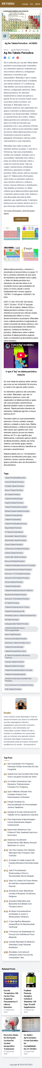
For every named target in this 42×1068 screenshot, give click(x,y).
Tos (31, 4)
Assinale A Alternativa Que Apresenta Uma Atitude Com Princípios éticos (20, 904)
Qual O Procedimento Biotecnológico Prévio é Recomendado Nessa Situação (21, 873)
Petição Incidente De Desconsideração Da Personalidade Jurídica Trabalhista (22, 804)
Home (6, 50)
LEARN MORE (21, 219)
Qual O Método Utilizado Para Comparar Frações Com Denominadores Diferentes (19, 794)
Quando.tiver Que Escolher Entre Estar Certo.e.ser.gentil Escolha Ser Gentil (22, 775)
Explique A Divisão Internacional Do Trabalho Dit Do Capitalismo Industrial (22, 813)
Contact (25, 4)
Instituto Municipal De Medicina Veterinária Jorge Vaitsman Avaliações (22, 944)
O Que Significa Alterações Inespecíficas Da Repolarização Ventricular (22, 924)
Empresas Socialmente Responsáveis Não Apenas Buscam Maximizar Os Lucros (22, 842)
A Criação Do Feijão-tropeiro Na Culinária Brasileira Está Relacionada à (23, 863)
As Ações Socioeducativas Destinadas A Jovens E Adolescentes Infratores (20, 914)
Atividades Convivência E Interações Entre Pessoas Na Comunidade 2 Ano (21, 955)
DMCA (37, 4)
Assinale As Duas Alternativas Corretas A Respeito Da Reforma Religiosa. (22, 893)
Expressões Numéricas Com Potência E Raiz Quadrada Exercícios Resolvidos (22, 832)
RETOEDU (8, 3)
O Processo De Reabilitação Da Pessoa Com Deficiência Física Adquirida (22, 934)
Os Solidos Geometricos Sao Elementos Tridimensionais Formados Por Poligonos (19, 784)
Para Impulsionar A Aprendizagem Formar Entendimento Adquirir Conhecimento (21, 822)
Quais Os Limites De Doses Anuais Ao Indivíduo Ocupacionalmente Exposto (23, 883)
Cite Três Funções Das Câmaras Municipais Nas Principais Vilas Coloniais (22, 853)
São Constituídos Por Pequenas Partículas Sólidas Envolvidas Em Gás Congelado (22, 766)
